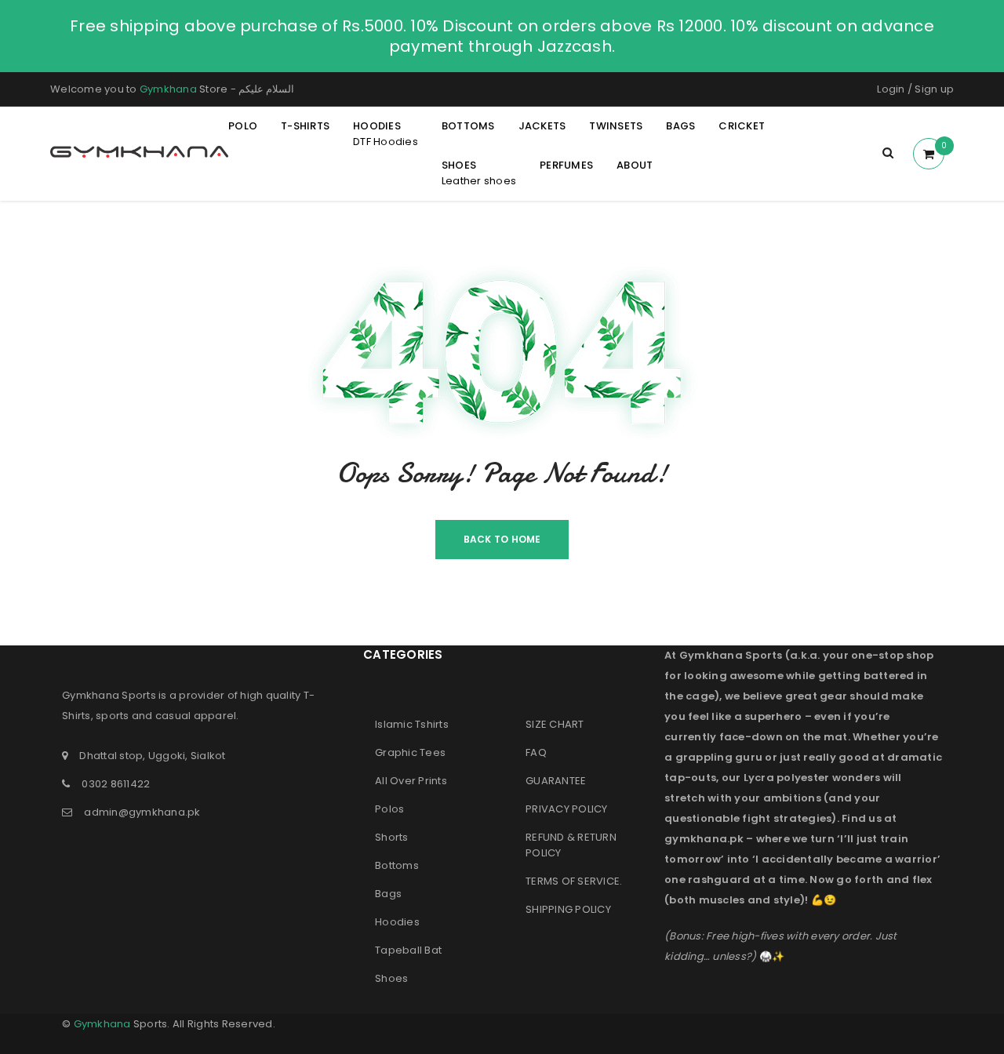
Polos (389, 808)
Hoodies (397, 921)
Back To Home (502, 539)
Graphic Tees (410, 752)
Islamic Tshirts (412, 724)
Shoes (391, 978)
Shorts (392, 837)
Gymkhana (168, 89)
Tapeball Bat (408, 950)
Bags (388, 893)
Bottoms (397, 865)
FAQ (536, 752)
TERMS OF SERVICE (573, 881)
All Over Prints (411, 780)
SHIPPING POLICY (568, 909)
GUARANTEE (556, 780)
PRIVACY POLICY (567, 808)
